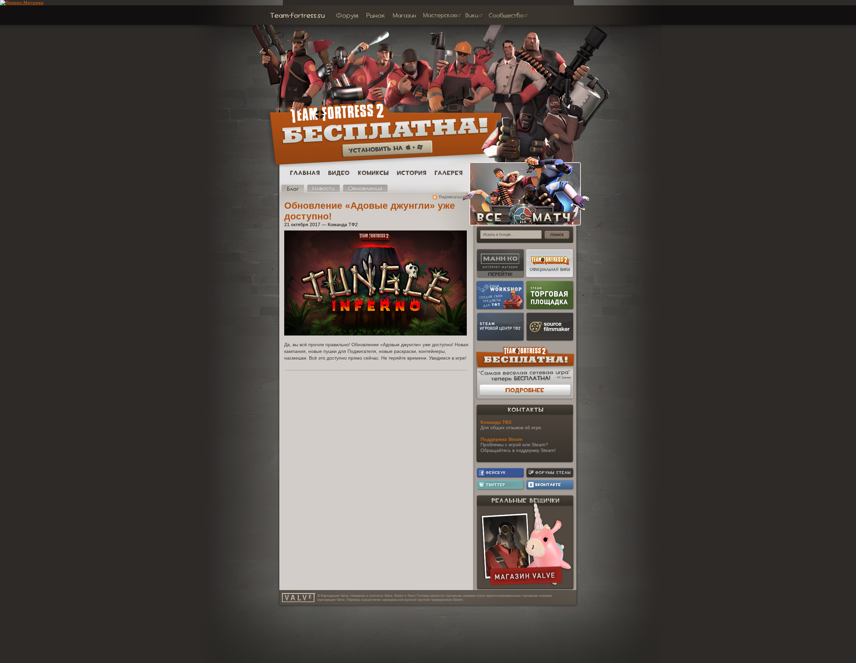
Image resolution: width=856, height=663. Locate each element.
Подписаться (452, 197)
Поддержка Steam (501, 439)
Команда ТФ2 (496, 422)
